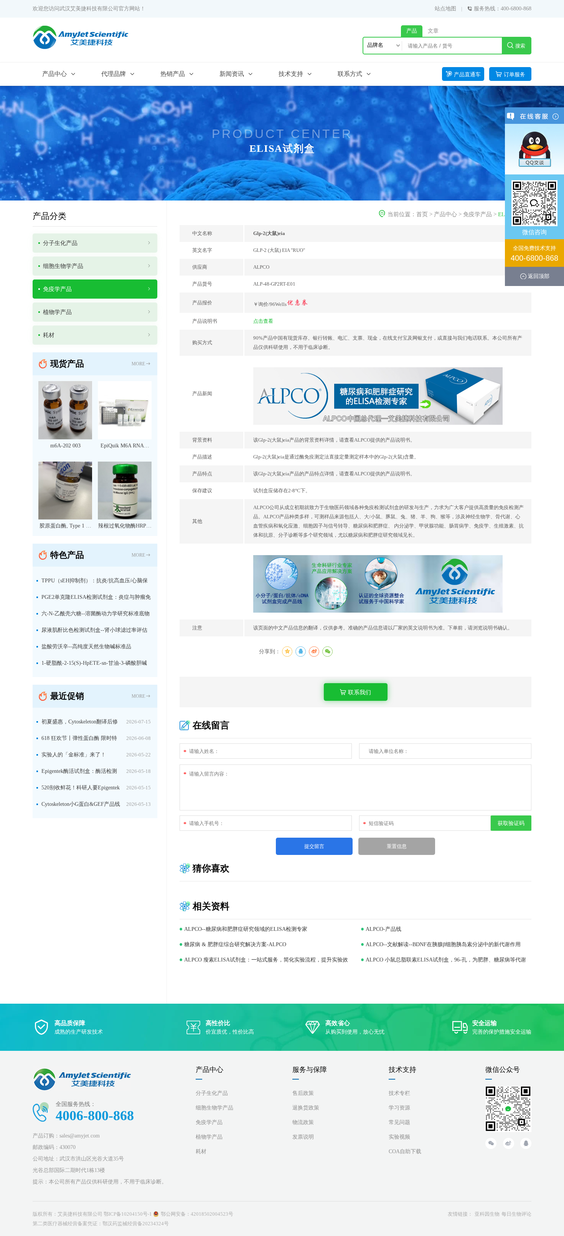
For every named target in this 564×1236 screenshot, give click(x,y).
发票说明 (303, 1137)
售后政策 (303, 1093)
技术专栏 (399, 1093)
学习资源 (399, 1108)
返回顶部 (538, 276)
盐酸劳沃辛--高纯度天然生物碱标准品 (86, 646)
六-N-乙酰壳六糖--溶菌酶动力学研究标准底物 (95, 613)
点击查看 (263, 321)
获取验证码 (511, 823)
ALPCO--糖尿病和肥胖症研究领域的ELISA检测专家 (245, 929)
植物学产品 (209, 1137)
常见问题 (399, 1122)
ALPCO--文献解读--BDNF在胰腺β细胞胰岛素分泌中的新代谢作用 (443, 944)
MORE (138, 364)
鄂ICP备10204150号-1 (128, 1214)
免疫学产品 (477, 214)
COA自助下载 (405, 1151)
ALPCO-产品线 (383, 929)
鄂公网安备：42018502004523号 (197, 1214)
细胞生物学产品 (214, 1108)
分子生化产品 (212, 1093)
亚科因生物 (487, 1214)
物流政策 (303, 1122)
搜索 (520, 46)
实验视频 (399, 1137)
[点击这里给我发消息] (534, 148)
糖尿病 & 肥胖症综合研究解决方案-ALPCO (235, 944)
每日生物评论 (516, 1214)
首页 (422, 214)
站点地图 (445, 9)
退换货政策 (305, 1108)
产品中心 (445, 214)
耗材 (201, 1151)
